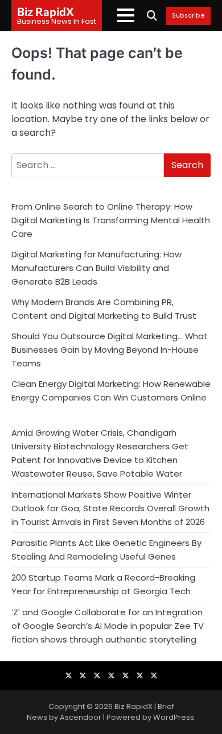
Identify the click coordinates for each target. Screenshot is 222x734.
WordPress (173, 717)
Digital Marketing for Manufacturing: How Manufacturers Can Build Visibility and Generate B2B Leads (96, 267)
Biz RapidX (45, 11)
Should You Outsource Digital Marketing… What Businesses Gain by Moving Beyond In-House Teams (109, 349)
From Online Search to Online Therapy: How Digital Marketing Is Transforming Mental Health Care (110, 220)
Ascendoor (80, 717)
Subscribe (188, 15)
